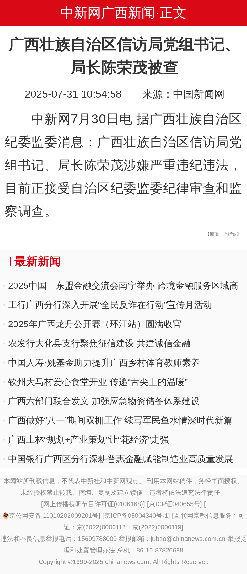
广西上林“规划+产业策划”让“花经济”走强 (88, 440)
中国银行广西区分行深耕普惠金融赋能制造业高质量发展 (120, 459)
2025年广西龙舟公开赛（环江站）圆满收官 (95, 324)
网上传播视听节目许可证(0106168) (93, 504)
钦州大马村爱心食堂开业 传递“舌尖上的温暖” (98, 382)
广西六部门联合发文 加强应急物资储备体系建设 (104, 401)
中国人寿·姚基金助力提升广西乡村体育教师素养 (104, 363)
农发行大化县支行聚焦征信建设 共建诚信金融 (99, 343)
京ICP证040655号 (174, 504)
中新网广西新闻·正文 (123, 12)
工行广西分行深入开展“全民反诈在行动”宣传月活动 (110, 305)
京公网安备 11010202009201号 (53, 515)
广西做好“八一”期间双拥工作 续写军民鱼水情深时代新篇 (120, 420)
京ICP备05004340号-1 (136, 515)
